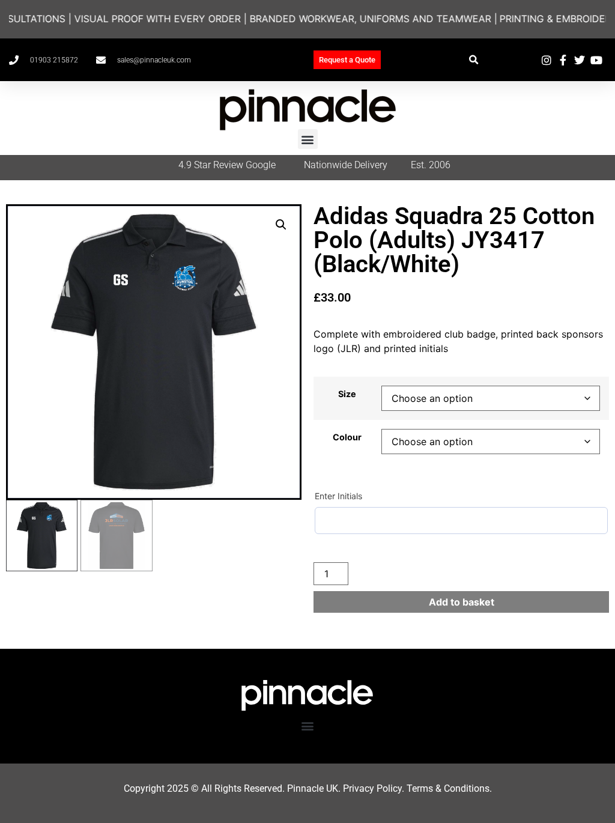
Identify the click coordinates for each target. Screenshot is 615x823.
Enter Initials (338, 496)
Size (347, 394)
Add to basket (461, 602)
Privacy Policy (372, 788)
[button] (473, 59)
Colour (347, 437)
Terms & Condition (446, 788)
